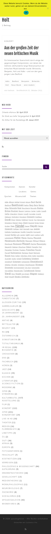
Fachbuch (7, 361)
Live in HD (7, 418)
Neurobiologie (10, 488)
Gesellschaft (9, 476)
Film (4, 404)
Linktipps (7, 433)
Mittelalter (8, 324)
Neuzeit (6, 328)
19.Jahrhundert (10, 312)
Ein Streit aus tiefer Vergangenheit (15, 116)
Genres (33, 191)
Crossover (8, 353)
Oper (4, 391)
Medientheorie (10, 480)
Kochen (6, 377)
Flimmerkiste (9, 429)
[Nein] (47, 8)
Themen (33, 196)
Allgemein (7, 295)
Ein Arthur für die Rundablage (13, 120)
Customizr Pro (31, 522)
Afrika (5, 443)
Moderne (7, 387)
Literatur (7, 380)
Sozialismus (9, 496)
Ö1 (3, 436)
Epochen (7, 196)
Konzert (7, 408)
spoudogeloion (11, 500)
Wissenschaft (20, 196)
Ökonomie (7, 492)
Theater (6, 422)
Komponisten (9, 186)
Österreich (8, 335)
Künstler (32, 186)
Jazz (4, 369)
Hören (5, 365)
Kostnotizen (9, 458)
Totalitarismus (11, 343)
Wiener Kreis (9, 503)
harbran (11, 90)
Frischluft (8, 455)
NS (3, 332)
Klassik (6, 373)
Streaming (8, 394)
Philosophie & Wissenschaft (18, 466)
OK (26, 13)
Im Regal (7, 347)
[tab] (10, 187)
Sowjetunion (9, 339)
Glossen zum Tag (11, 302)
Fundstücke (8, 298)
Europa (6, 447)
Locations (22, 191)
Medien (6, 426)
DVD (4, 357)
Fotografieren (10, 451)
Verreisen (7, 462)
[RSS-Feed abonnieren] (3, 146)
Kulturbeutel (9, 397)
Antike (5, 320)
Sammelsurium (10, 306)
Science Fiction (11, 383)
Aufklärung (8, 469)
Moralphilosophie (12, 484)
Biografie (7, 350)
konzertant (9, 415)
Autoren (22, 186)
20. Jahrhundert (11, 316)
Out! (4, 440)
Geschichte (8, 310)
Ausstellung (9, 400)
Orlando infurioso (9, 112)
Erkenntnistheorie (13, 473)
